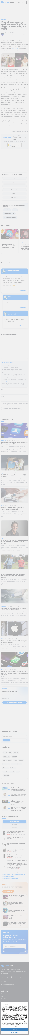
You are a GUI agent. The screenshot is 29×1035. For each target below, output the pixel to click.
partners (10, 1006)
